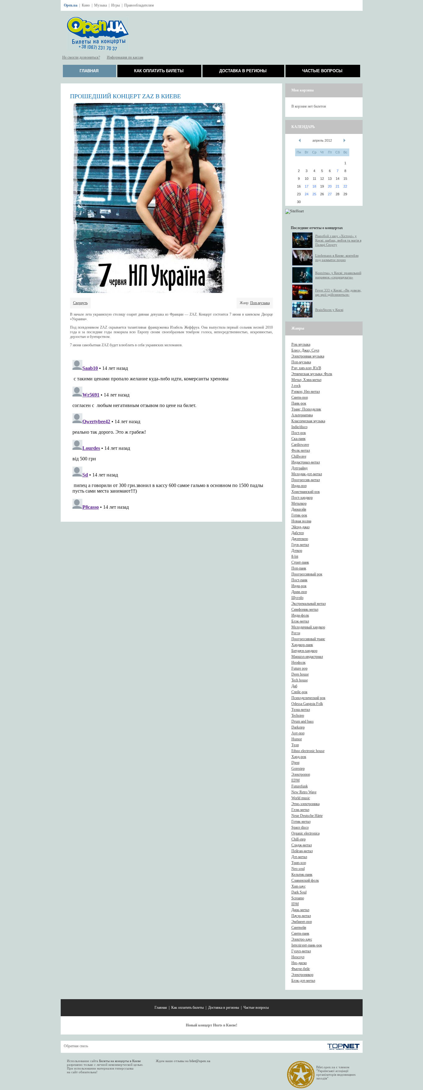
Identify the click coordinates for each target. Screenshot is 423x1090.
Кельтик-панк (301, 874)
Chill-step (298, 839)
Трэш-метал (300, 709)
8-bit (294, 556)
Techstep (297, 715)
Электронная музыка (307, 356)
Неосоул (297, 957)
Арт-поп (297, 733)
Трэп (295, 745)
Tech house (299, 680)
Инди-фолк (300, 615)
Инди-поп (299, 486)
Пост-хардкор (302, 497)
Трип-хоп (298, 863)
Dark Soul (299, 892)
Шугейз (297, 598)
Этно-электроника (305, 804)
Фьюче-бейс (300, 969)
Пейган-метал (302, 851)
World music (300, 798)
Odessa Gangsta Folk (307, 704)
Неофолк (298, 662)
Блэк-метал (300, 621)
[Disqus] (171, 434)
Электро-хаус (301, 939)
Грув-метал (300, 545)
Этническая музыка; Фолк (311, 374)
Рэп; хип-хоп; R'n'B (306, 368)
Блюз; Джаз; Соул (305, 350)
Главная (89, 71)
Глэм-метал (300, 810)
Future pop (299, 668)
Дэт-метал (299, 857)
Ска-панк (298, 438)
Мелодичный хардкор (308, 627)
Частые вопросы (322, 71)
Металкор (299, 503)
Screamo (297, 898)
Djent (295, 762)
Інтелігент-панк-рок (306, 945)
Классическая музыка (308, 421)
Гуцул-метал (301, 951)
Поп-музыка (260, 303)
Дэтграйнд (299, 468)
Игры (115, 5)
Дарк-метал (300, 910)
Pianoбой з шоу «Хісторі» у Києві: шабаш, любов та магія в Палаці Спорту (338, 240)
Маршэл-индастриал (307, 656)
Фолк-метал (300, 450)
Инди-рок (299, 586)
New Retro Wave (303, 792)
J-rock (296, 385)
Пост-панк (299, 580)
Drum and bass (302, 721)
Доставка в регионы (243, 71)
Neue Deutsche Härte (307, 815)
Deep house (300, 674)
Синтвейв (298, 927)
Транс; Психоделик (306, 409)
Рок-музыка (300, 344)
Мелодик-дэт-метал (306, 474)
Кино (86, 5)
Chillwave (298, 456)
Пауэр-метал (301, 916)
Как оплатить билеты (159, 71)
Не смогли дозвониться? (81, 57)
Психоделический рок (308, 698)
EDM (295, 780)
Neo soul (298, 868)
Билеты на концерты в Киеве (120, 1061)
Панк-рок (298, 403)
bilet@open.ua (200, 1061)
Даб (294, 686)
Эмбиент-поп (301, 921)
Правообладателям (139, 5)
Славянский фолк (305, 880)
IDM (295, 904)
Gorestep (298, 768)
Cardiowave (300, 444)
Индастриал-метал (305, 462)
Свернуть (80, 303)
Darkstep (298, 727)
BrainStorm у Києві (329, 310)
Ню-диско (299, 963)
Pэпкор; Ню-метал (305, 391)
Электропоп (300, 774)
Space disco (300, 827)
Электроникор (302, 975)
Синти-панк (300, 933)
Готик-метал (301, 821)
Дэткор (296, 550)
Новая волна (301, 521)
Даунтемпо (299, 539)
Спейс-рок (299, 692)
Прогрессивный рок (306, 574)
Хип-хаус (298, 886)
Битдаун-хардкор (304, 651)
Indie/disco (299, 427)
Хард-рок (298, 757)
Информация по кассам (125, 57)
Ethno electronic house (308, 751)
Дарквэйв (298, 509)
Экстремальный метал (308, 603)
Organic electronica (305, 833)
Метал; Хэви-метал (306, 380)
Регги (295, 633)
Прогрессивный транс (308, 639)
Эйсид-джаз (300, 527)
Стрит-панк (300, 562)
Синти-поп (299, 397)
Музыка (100, 5)
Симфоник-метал (304, 609)
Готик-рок (299, 515)
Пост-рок (298, 433)
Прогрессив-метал (305, 480)
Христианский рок (305, 492)
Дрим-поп (299, 592)
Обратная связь (76, 1046)
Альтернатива (302, 415)
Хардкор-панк (302, 645)
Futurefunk (299, 786)
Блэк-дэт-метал (303, 980)
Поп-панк (298, 568)
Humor (296, 739)
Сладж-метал (301, 845)
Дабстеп (297, 533)
